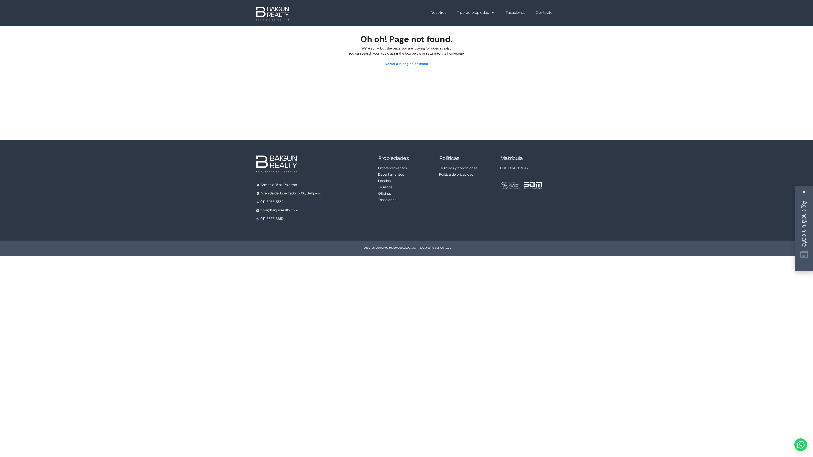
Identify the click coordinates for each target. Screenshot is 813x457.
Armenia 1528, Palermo (278, 185)
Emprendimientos (392, 168)
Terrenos (385, 187)
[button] (800, 444)
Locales (384, 181)
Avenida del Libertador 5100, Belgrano (290, 193)
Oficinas (384, 193)
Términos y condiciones (458, 168)
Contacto (544, 13)
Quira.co (445, 247)
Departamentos (391, 174)
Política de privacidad (456, 174)
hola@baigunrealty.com (279, 210)
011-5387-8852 (272, 219)
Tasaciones (515, 13)
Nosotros (439, 13)
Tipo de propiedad (473, 13)
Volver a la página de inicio (406, 64)
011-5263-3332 (271, 202)
